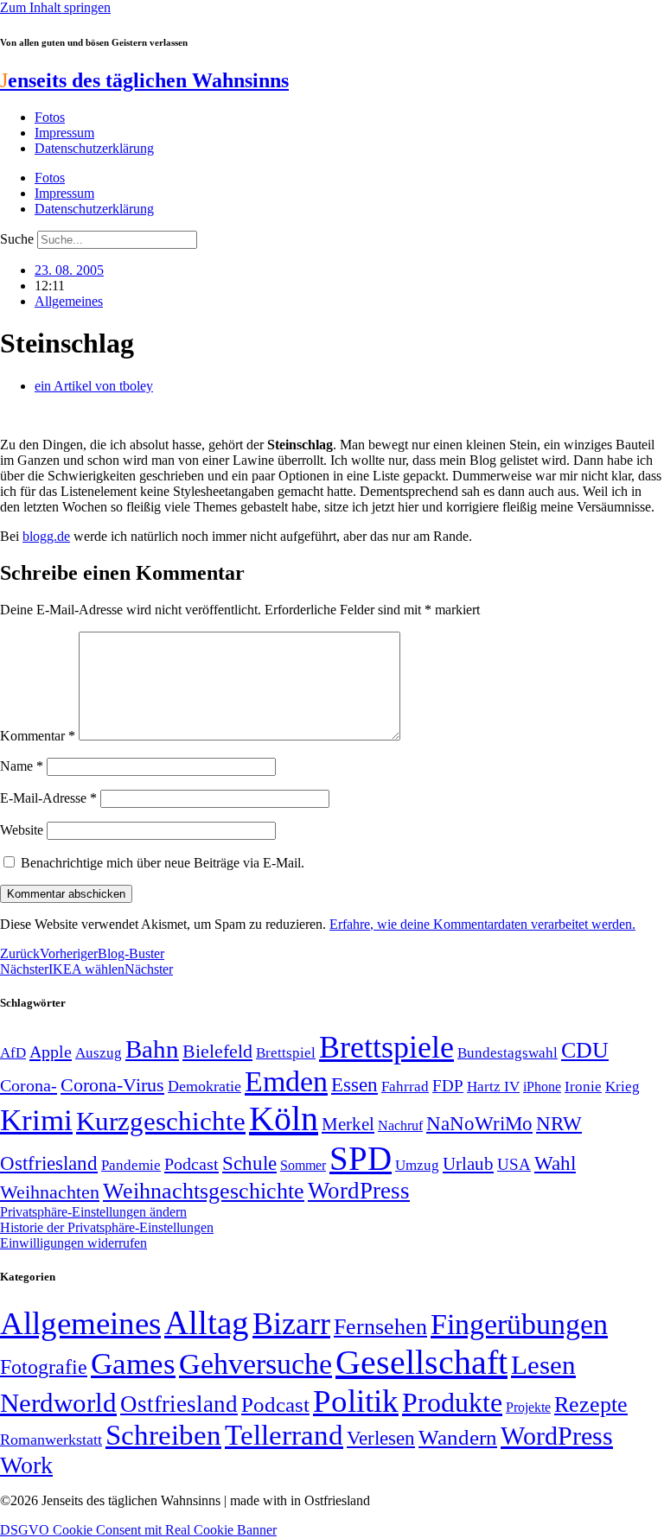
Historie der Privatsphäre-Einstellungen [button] (107, 1227)
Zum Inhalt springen (55, 7)
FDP (447, 1086)
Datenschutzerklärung (94, 148)
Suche (17, 239)
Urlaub (468, 1164)
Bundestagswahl (507, 1053)
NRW (559, 1123)
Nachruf (400, 1125)
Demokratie (204, 1086)
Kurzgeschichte (161, 1121)
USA (514, 1164)
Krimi (36, 1120)
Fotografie (43, 1367)
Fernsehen (380, 1326)
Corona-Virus (112, 1085)
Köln (283, 1118)
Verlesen (381, 1438)
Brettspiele (386, 1047)
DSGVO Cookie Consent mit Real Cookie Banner (138, 1529)
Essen (354, 1085)
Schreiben (163, 1435)
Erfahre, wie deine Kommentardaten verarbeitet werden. (482, 924)
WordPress (359, 1191)
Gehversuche (255, 1364)
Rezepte (591, 1404)
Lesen (543, 1365)
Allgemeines (69, 301)
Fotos (50, 117)
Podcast (191, 1163)
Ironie (583, 1086)
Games (133, 1364)
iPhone (542, 1087)
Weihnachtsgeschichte (203, 1191)
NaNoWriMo (479, 1123)
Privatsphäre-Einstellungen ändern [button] (93, 1211)
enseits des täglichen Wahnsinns (144, 80)
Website (21, 830)
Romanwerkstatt (51, 1439)
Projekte (528, 1407)
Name (21, 766)
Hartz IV (493, 1086)
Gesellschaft (421, 1362)
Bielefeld (217, 1051)
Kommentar (37, 735)
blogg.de (46, 536)
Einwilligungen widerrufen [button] (73, 1243)
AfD (13, 1053)
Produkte (452, 1402)
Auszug (98, 1052)
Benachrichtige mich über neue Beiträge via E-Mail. (162, 862)
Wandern (457, 1437)
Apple (50, 1051)
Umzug (417, 1165)
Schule (249, 1163)
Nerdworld (58, 1403)
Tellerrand (284, 1435)
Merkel (348, 1124)
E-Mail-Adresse (48, 798)
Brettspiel (286, 1053)
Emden (286, 1081)
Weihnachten (49, 1192)
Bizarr (291, 1323)
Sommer (303, 1165)
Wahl (555, 1163)
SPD (360, 1158)
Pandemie (131, 1165)
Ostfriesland (49, 1163)
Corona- (28, 1085)
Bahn (152, 1049)
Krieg (622, 1086)
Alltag (206, 1322)
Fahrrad (405, 1086)
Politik (356, 1401)
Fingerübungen (519, 1324)
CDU (585, 1050)
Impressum (64, 132)
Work (26, 1465)
